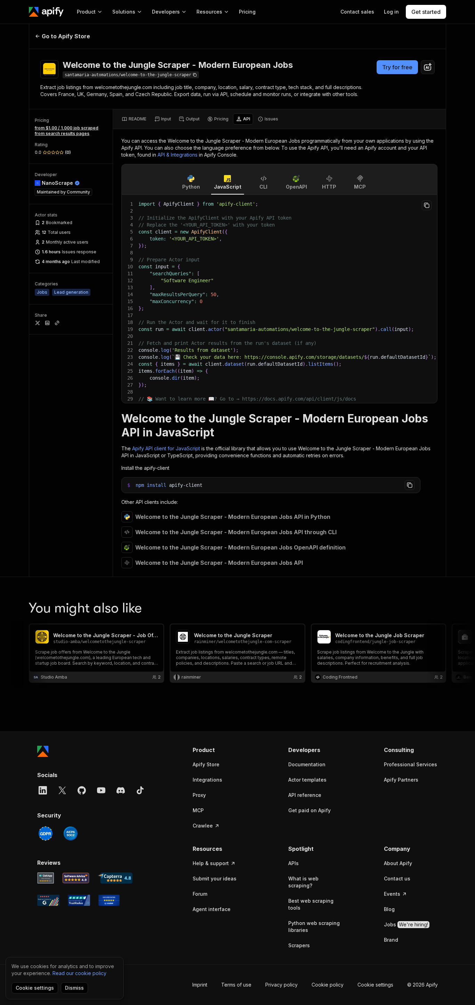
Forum (200, 894)
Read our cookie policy (79, 973)
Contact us (397, 878)
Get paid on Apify (309, 810)
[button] (220, 750)
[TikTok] (140, 790)
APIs (293, 863)
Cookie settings (375, 985)
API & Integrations (178, 155)
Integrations (207, 780)
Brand (391, 940)
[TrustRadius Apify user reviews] (79, 900)
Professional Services (410, 764)
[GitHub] (81, 790)
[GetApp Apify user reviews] (45, 878)
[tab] (134, 119)
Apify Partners (401, 780)
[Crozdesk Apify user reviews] (109, 900)
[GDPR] (45, 833)
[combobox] (428, 67)
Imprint (199, 985)
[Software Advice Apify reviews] (76, 878)
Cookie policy (328, 985)
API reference (304, 795)
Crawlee (203, 826)
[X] (62, 790)
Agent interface (212, 909)
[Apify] (46, 12)
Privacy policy (281, 985)
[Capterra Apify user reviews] (115, 878)
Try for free (397, 67)
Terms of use (236, 985)
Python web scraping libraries (314, 926)
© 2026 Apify (422, 985)
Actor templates (307, 780)
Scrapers (299, 945)
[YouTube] (101, 790)
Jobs (406, 924)
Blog (389, 909)
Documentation (306, 764)
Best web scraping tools (310, 904)
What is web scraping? (303, 882)
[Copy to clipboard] (427, 205)
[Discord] (120, 790)
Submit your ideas (214, 878)
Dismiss (74, 988)
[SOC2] (70, 833)
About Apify (398, 863)
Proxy (199, 795)
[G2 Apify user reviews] (48, 900)
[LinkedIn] (42, 790)
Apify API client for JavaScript (166, 448)
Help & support (211, 863)
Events (392, 894)
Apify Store (206, 764)
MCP (198, 810)
